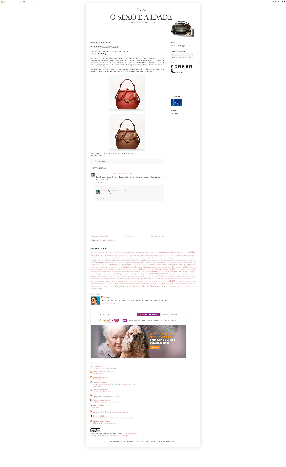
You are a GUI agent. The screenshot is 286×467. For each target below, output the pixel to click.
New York (110, 271)
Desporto (177, 260)
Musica (176, 269)
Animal (169, 252)
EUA (167, 262)
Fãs (180, 262)
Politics (194, 276)
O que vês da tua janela (185, 271)
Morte (167, 269)
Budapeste (102, 258)
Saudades (120, 281)
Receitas (164, 278)
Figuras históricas (105, 264)
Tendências (153, 283)
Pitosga (182, 276)
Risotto (194, 278)
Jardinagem (168, 267)
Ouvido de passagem (155, 274)
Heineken (111, 267)
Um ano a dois (97, 373)
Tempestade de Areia (142, 283)
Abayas (107, 252)
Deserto (172, 260)
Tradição (171, 283)
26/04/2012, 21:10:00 (124, 174)
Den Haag (140, 260)
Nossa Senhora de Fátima (122, 271)
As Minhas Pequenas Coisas (104, 372)
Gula (97, 267)
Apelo (181, 252)
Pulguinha (127, 278)
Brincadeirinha (94, 258)
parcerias (105, 276)
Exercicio (176, 262)
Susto (115, 283)
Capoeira (126, 258)
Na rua (191, 269)
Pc (134, 276)
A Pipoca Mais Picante (101, 421)
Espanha (141, 262)
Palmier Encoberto (100, 390)
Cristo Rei (99, 260)
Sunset (110, 283)
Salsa (98, 281)
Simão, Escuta (98, 405)
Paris (110, 276)
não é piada (94, 271)
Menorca (159, 269)
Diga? (92, 262)
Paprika (99, 276)
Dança (111, 260)
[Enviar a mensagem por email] (97, 161)
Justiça (177, 267)
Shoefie (183, 281)
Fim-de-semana (126, 265)
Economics (118, 262)
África (122, 252)
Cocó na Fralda (98, 366)
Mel (140, 269)
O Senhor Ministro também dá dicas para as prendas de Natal (113, 418)
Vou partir (96, 407)
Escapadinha (133, 262)
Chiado (150, 258)
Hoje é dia (117, 267)
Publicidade (119, 278)
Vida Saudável (130, 286)
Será (150, 281)
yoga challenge (185, 286)
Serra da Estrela (156, 281)
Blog (177, 255)
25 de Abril (93, 252)
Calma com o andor (100, 377)
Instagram (153, 267)
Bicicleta (168, 255)
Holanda (124, 267)
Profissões (112, 278)
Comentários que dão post (165, 258)
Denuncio (147, 260)
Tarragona (120, 283)
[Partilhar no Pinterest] (105, 161)
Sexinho (104, 191)
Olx (124, 274)
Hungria (130, 267)
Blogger (173, 441)
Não (194, 269)
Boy (190, 255)
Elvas (122, 262)
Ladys (187, 267)
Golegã (188, 265)
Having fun (103, 267)
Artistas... (125, 255)
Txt (194, 283)
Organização (137, 274)
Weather (170, 286)
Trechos (177, 283)
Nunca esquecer (135, 271)
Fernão (97, 264)
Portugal (92, 278)
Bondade (181, 255)
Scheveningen (127, 281)
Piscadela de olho (173, 276)
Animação (156, 252)
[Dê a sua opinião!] (99, 161)
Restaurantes (183, 278)
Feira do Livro (192, 262)
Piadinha (162, 276)
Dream (108, 262)
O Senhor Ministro (100, 416)
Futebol (158, 265)
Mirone (95, 395)
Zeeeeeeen (192, 286)
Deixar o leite (128, 260)
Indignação (146, 267)
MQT (172, 269)
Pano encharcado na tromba (182, 274)
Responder (100, 182)
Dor (105, 262)
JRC (172, 267)
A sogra (99, 252)
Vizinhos (164, 286)
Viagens (119, 286)
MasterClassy (131, 269)
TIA (157, 283)
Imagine (140, 267)
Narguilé (100, 271)
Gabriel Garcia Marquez (169, 265)
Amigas (141, 252)
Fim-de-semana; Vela (138, 264)
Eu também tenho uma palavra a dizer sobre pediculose (111, 412)
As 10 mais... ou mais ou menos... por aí (106, 402)
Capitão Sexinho (118, 258)
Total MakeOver (164, 283)
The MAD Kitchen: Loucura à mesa (104, 368)
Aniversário (175, 252)
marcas (112, 269)
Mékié (136, 269)
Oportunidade (129, 274)
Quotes (159, 278)
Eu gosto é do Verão (157, 262)
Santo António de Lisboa (108, 281)
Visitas (137, 286)
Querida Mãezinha (144, 278)
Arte (114, 255)
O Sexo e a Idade (110, 274)
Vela (102, 286)
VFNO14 (112, 286)
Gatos (180, 265)
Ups (98, 286)
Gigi (183, 265)
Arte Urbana (119, 255)
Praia (97, 278)
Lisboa (92, 269)
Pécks (137, 276)
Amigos (146, 252)
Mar (109, 269)
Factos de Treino (99, 382)
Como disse (180, 258)
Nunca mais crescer (146, 271)
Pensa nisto (142, 276)
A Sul (102, 252)
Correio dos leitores (190, 258)
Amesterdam (133, 252)
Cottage (93, 260)
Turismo (191, 283)
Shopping (188, 281)
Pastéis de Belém (128, 276)
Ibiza (135, 267)
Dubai (112, 262)
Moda (164, 269)
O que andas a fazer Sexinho (164, 271)
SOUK (105, 283)
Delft (134, 260)
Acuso (118, 252)
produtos (106, 278)
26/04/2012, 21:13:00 (118, 191)
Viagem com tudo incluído (106, 174)
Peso (152, 276)
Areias (101, 255)
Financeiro (147, 264)
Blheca (173, 255)
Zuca (100, 289)
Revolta (189, 278)
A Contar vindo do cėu (101, 400)
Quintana (153, 278)
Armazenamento (108, 255)
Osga (143, 274)
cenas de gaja (142, 258)
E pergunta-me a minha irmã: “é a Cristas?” (107, 397)
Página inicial (129, 236)
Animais (163, 252)
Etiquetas (147, 262)
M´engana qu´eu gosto (101, 269)
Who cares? (176, 286)
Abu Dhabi (113, 252)
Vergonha (106, 286)
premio (101, 278)
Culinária (105, 260)
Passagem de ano (118, 276)
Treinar (182, 283)
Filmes (119, 264)
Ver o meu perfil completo (110, 303)
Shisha (178, 281)
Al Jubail (126, 252)
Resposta (176, 278)
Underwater (93, 286)
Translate (187, 58)
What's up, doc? (98, 379)
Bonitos (186, 255)
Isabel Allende (160, 267)
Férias (92, 265)
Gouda (193, 265)
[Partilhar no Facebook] (103, 161)
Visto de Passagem (150, 286)
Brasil (194, 255)
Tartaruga (126, 283)
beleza (143, 255)
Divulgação (98, 262)
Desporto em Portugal (186, 260)
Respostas (102, 187)
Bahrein (130, 255)
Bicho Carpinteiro (159, 255)
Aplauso (186, 252)
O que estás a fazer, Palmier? (102, 391)
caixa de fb (108, 258)
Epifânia (127, 262)
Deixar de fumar (119, 260)
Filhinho (113, 265)
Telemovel (132, 283)
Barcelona (137, 255)
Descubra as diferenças (163, 260)
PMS (190, 276)
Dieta (194, 260)
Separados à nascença (140, 281)
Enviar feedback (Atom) (107, 240)
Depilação (153, 260)
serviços (163, 281)
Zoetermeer (94, 289)
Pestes (156, 276)
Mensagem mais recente (100, 236)
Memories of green (149, 269)
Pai (165, 274)
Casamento (133, 258)
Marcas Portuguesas (121, 269)
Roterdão (93, 281)
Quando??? (134, 278)
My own (185, 269)
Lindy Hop (193, 267)
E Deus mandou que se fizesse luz (104, 423)
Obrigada (120, 274)
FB (186, 262)
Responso (170, 278)
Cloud (153, 258)
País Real (169, 274)
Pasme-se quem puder (101, 411)
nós (114, 271)
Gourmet (92, 267)
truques (186, 283)
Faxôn (183, 262)
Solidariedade (99, 283)
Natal (105, 271)
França (152, 265)
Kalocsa (182, 267)
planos (186, 276)
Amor (151, 252)
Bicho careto (149, 255)
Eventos (171, 262)
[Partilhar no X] (101, 161)
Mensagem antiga (157, 236)
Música (181, 269)
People (148, 276)
